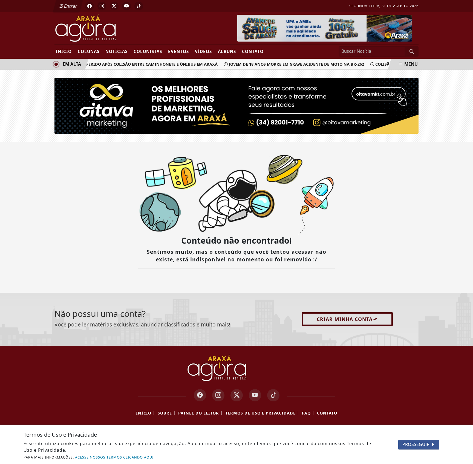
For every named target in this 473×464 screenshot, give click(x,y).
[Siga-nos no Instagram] (218, 395)
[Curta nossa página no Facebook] (200, 395)
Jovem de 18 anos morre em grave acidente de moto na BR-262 (292, 64)
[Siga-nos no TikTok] (273, 395)
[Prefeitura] (324, 28)
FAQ (306, 413)
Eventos (178, 51)
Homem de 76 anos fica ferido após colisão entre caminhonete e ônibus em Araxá (122, 64)
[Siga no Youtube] (126, 6)
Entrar (70, 6)
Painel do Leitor (198, 413)
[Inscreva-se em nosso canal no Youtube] (255, 395)
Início (64, 51)
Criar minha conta (345, 319)
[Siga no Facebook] (89, 6)
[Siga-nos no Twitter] (236, 395)
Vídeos (203, 51)
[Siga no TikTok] (138, 6)
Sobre (165, 413)
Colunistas (148, 51)
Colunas (88, 51)
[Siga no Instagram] (101, 6)
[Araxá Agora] (105, 28)
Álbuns (227, 51)
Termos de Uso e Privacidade (260, 413)
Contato (253, 51)
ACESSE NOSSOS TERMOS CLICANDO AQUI (114, 457)
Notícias (116, 51)
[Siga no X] (114, 6)
